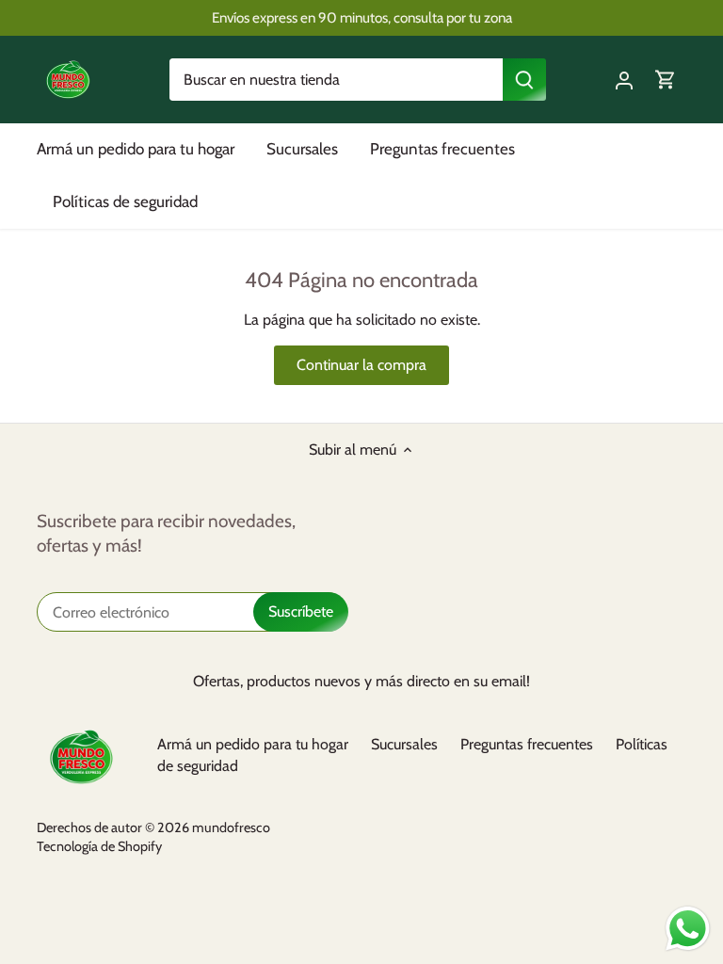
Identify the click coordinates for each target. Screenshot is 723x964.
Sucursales (404, 744)
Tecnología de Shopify (99, 846)
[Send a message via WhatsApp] (688, 929)
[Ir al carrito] (665, 79)
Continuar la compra (361, 365)
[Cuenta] (624, 79)
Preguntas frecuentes (526, 744)
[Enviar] (524, 79)
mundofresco (231, 827)
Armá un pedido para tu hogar (252, 744)
